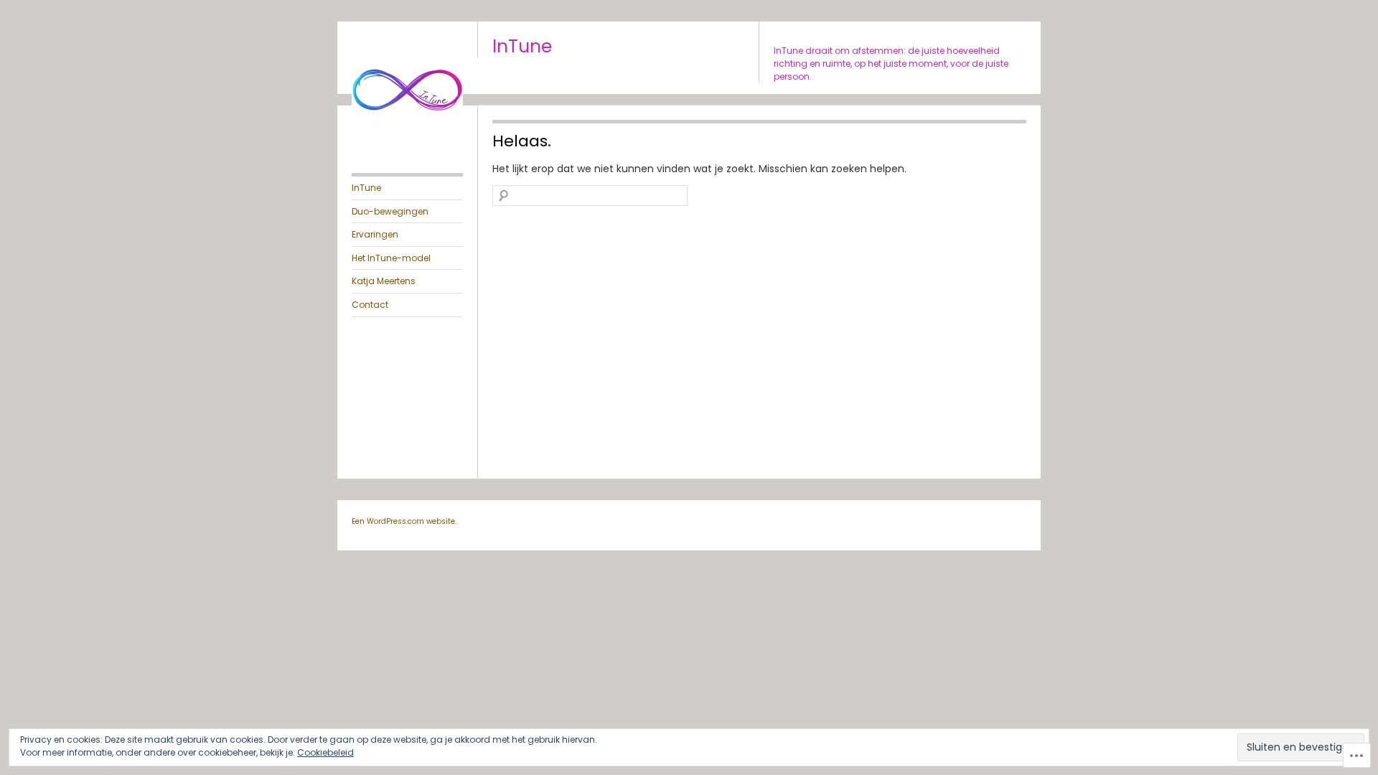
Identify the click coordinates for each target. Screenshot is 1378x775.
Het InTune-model (391, 258)
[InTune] (407, 140)
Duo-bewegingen (390, 211)
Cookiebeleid (325, 752)
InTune (522, 46)
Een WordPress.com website (403, 521)
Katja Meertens (384, 281)
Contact (370, 305)
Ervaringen (375, 234)
